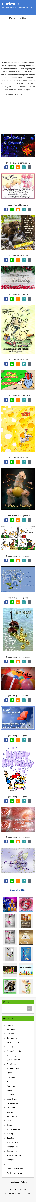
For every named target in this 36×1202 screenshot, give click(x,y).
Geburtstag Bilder (18, 890)
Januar (9, 1090)
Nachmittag (12, 1116)
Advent (10, 1025)
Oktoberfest (12, 1121)
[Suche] (29, 1008)
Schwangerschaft (14, 1155)
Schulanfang (12, 1151)
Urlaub (9, 1164)
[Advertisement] (18, 40)
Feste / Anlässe (13, 1042)
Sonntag (10, 1160)
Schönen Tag (12, 1147)
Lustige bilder (12, 1103)
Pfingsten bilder (13, 1129)
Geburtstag (11, 1055)
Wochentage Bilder (15, 1173)
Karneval (10, 1094)
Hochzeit (10, 1081)
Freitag (10, 1047)
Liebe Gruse (12, 1099)
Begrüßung (11, 1029)
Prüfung (10, 1134)
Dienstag (10, 1034)
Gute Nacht (11, 1064)
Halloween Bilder (14, 1077)
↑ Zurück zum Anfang (18, 1182)
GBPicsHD (23, 1190)
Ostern (9, 1125)
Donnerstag (12, 1038)
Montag (10, 1112)
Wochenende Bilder (15, 1168)
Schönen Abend (13, 1142)
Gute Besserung (13, 1060)
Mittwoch (11, 1108)
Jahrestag (11, 1086)
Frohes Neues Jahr (15, 1051)
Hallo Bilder (11, 1073)
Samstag (10, 1138)
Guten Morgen (13, 1068)
